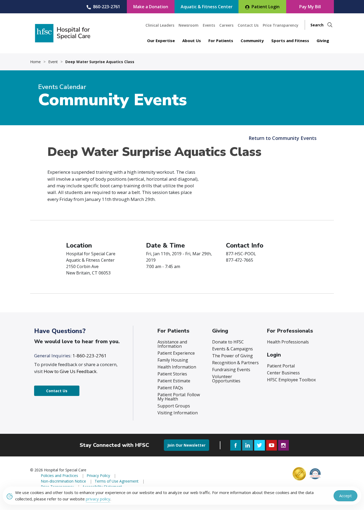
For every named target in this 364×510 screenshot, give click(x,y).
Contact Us (248, 25)
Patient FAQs (170, 388)
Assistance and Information (172, 344)
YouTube (271, 445)
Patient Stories (172, 374)
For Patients (220, 40)
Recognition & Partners (235, 363)
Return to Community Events (283, 138)
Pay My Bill (310, 7)
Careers (226, 25)
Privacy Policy (98, 475)
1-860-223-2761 (89, 356)
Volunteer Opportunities (226, 379)
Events (209, 25)
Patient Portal (281, 366)
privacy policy (98, 498)
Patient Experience (176, 353)
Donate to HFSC (228, 342)
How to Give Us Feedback (70, 371)
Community (252, 40)
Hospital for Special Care (62, 33)
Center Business (283, 373)
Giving (323, 40)
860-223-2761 (106, 7)
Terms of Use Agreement (117, 481)
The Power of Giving (232, 356)
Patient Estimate (173, 381)
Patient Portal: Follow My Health (178, 397)
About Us (191, 40)
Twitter (259, 445)
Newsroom (189, 25)
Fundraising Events (231, 370)
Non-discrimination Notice (63, 481)
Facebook (235, 445)
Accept (345, 495)
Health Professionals (288, 342)
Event (53, 61)
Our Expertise (161, 40)
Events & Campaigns (232, 349)
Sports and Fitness (290, 40)
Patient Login (266, 7)
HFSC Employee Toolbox (291, 380)
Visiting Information (177, 413)
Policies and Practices (59, 475)
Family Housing (172, 360)
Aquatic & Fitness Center (207, 7)
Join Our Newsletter (186, 445)
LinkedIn (247, 445)
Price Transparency (280, 25)
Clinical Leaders (159, 25)
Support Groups (173, 406)
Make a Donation (150, 7)
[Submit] (330, 25)
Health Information (176, 367)
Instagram (283, 445)
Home (35, 61)
